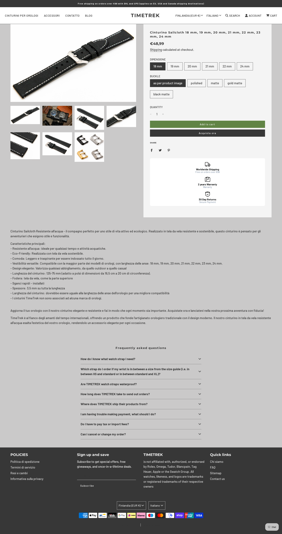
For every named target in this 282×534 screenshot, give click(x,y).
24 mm (245, 66)
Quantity (156, 107)
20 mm (192, 66)
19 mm (175, 66)
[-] (151, 114)
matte (215, 83)
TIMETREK (141, 15)
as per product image (167, 83)
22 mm (227, 66)
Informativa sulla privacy (26, 479)
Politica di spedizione (24, 461)
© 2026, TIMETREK (130, 525)
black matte (161, 94)
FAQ (212, 467)
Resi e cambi (19, 473)
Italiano (212, 15)
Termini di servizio (22, 467)
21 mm (209, 66)
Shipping (156, 49)
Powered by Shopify (151, 525)
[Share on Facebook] (152, 150)
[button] (141, 359)
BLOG (88, 15)
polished (196, 83)
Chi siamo (216, 461)
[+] (163, 114)
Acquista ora (207, 133)
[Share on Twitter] (160, 150)
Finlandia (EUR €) (187, 15)
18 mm (157, 66)
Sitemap (215, 473)
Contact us (217, 479)
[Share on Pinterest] (169, 150)
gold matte (234, 83)
